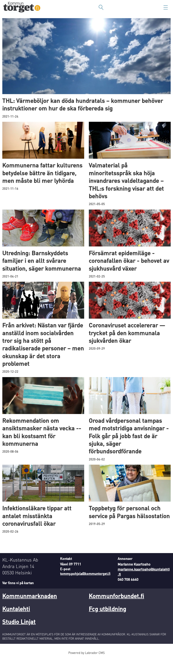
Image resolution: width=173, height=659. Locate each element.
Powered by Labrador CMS (86, 653)
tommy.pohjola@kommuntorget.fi (85, 573)
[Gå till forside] (21, 7)
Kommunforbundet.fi (116, 595)
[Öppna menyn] (165, 7)
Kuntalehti (16, 608)
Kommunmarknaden (29, 595)
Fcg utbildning (107, 608)
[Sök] (101, 7)
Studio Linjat (19, 621)
